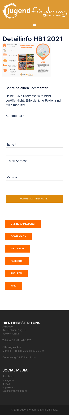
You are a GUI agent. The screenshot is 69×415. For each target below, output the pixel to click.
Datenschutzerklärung (14, 390)
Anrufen (16, 273)
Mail (13, 285)
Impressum (8, 387)
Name (11, 144)
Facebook (17, 261)
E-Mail (6, 383)
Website (11, 177)
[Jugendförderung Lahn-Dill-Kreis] (34, 10)
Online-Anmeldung (23, 224)
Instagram (17, 248)
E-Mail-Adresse (18, 161)
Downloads (18, 236)
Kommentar (15, 116)
